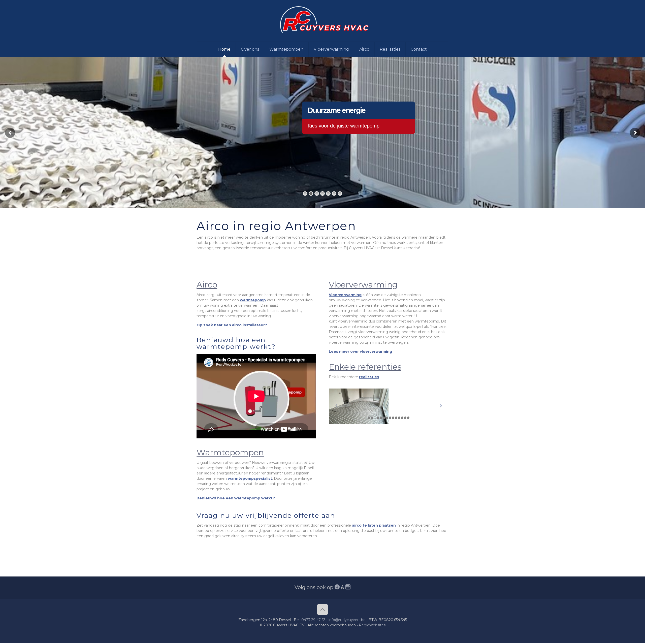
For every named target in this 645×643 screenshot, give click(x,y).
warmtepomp (253, 300)
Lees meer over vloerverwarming (360, 351)
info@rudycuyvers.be (347, 620)
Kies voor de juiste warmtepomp (343, 125)
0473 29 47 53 (313, 620)
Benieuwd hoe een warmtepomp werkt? (236, 498)
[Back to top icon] (322, 609)
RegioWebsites (372, 625)
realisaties (369, 377)
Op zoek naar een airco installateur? (232, 325)
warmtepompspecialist (250, 478)
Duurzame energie (336, 110)
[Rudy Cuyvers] (322, 21)
